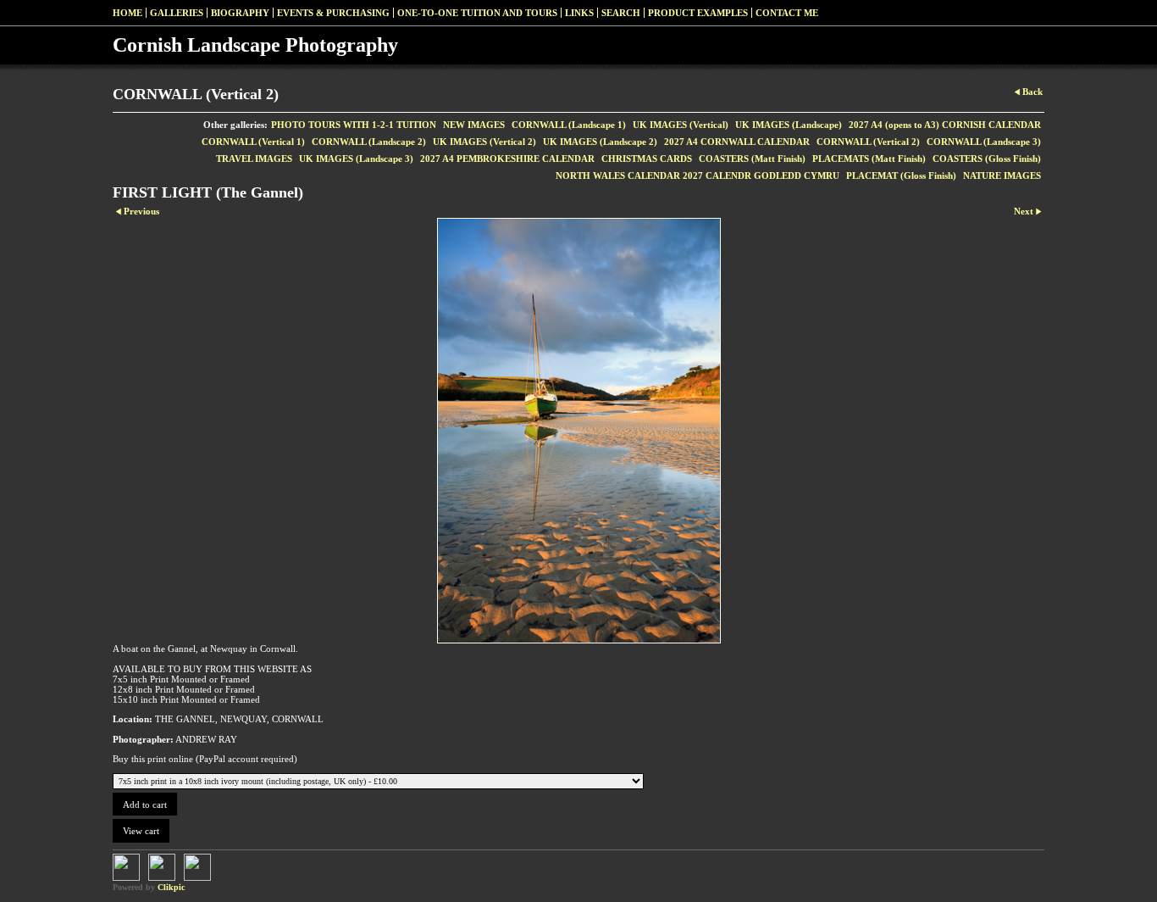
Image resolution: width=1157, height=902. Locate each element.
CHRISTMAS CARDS (646, 158)
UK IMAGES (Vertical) (680, 125)
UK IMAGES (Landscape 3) (356, 158)
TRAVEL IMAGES (254, 158)
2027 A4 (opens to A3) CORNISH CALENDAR (945, 125)
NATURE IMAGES (1002, 175)
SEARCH (620, 13)
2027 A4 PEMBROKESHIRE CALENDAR (507, 158)
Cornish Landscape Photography (255, 45)
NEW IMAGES (474, 125)
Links (579, 13)
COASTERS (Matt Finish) (752, 158)
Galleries (176, 13)
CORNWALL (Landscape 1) (569, 125)
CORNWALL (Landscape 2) (369, 141)
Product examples (698, 13)
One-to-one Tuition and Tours (477, 13)
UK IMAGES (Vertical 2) (484, 141)
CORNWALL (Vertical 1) (253, 141)
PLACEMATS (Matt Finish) (869, 158)
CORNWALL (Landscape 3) (984, 141)
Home (127, 13)
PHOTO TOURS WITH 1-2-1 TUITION (353, 125)
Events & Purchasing (333, 13)
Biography (240, 13)
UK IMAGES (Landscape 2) (600, 141)
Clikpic (171, 887)
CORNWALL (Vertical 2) (868, 141)
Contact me (787, 13)
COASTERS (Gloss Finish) (987, 158)
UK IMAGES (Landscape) (788, 125)
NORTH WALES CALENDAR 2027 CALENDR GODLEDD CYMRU (697, 175)
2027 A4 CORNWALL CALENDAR (737, 141)
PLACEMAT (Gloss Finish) (901, 175)
